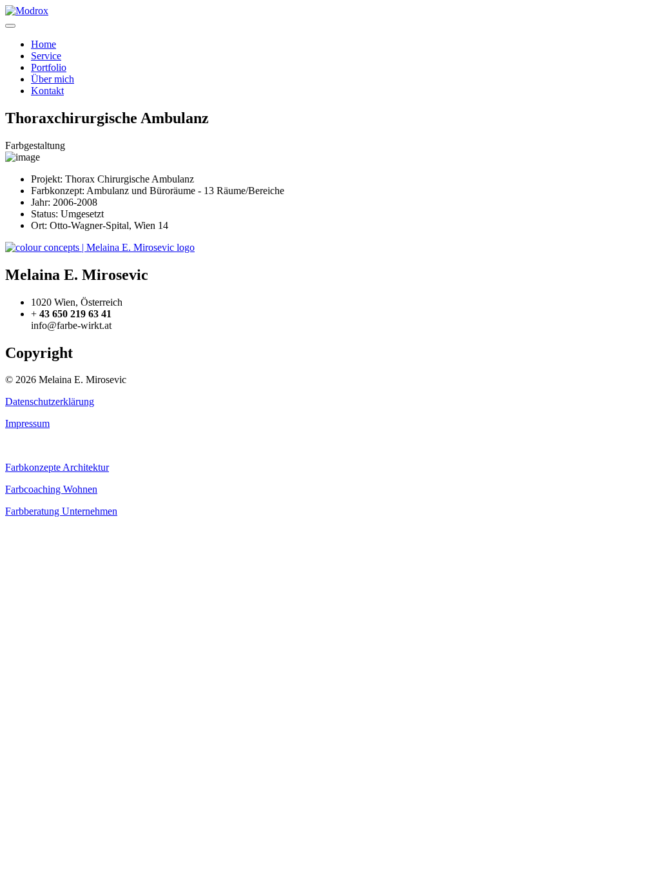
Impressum (27, 423)
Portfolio (48, 67)
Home (43, 44)
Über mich (52, 79)
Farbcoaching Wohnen (51, 489)
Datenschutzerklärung (49, 401)
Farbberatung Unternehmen (61, 511)
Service (46, 55)
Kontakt (47, 90)
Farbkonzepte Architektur (57, 467)
